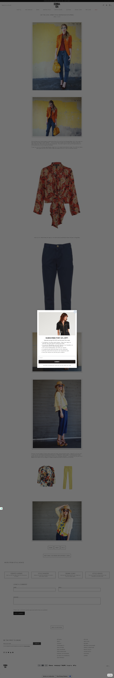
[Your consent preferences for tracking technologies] (1, 508)
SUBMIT (57, 362)
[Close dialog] (75, 312)
